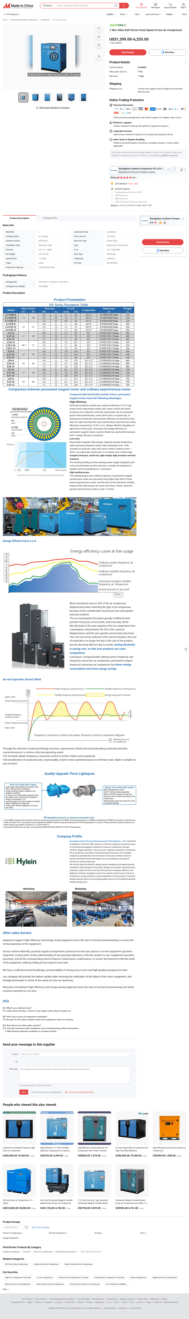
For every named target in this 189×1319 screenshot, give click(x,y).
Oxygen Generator (10, 1238)
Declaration (123, 1308)
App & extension (152, 14)
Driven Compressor (138, 1277)
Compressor (45, 20)
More (5, 1289)
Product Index (142, 1299)
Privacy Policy (135, 1308)
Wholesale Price (98, 1299)
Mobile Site (154, 1299)
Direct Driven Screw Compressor (50, 1284)
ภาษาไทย (139, 1302)
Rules (184, 14)
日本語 (124, 1302)
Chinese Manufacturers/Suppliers (61, 1299)
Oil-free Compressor (57, 1233)
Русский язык (70, 1302)
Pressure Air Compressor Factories (73, 1277)
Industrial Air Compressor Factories (109, 1277)
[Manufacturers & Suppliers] (18, 6)
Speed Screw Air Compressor (164, 1277)
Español (39, 1302)
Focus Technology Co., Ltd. (76, 1308)
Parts (142, 1233)
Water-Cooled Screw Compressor (78, 1264)
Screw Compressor (60, 20)
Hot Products (27, 1299)
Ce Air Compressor (45, 1277)
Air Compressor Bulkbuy (116, 1284)
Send (24, 1092)
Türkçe (148, 1302)
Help (137, 14)
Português (48, 1302)
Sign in (183, 7)
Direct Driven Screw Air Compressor (85, 1284)
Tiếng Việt (158, 1302)
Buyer (122, 14)
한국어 (116, 1302)
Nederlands (99, 1302)
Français (58, 1302)
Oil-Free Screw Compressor (16, 1264)
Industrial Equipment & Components (23, 20)
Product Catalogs (42, 1227)
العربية (109, 1302)
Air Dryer (98, 1233)
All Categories (12, 14)
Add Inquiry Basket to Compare (54, 107)
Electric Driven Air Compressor (18, 1284)
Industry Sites (112, 1299)
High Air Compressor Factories (18, 1277)
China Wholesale (83, 1299)
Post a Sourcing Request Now (79, 1092)
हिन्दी (131, 1302)
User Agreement (110, 1308)
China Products (40, 1299)
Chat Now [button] (169, 52)
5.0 (152, 222)
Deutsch (89, 1302)
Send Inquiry (128, 52)
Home (5, 20)
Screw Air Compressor (12, 1233)
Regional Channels (127, 1299)
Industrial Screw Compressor (46, 1264)
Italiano (81, 1302)
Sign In (114, 205)
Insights (164, 1299)
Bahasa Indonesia (171, 1302)
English (30, 1302)
